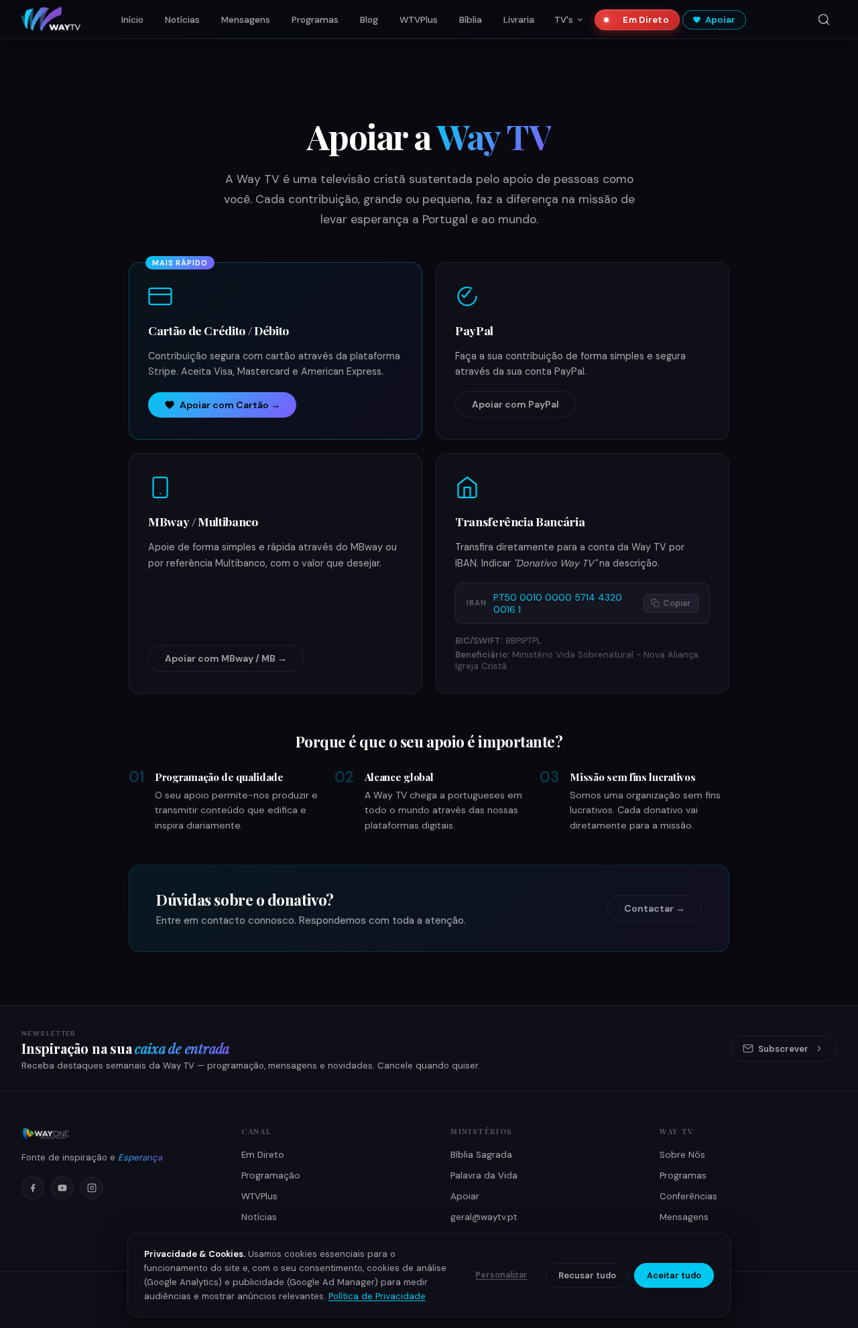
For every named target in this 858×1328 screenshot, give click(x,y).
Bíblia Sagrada (481, 1154)
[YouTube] (62, 1187)
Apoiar (720, 19)
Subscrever (783, 1048)
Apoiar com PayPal (515, 404)
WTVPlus (419, 19)
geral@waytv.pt (483, 1217)
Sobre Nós (682, 1154)
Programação (270, 1175)
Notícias (182, 19)
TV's (563, 19)
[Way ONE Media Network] (115, 1133)
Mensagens (245, 19)
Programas (315, 19)
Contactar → (654, 908)
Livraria (518, 19)
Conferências (688, 1196)
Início (132, 19)
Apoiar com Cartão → (230, 405)
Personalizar (501, 1275)
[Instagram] (91, 1187)
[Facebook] (32, 1187)
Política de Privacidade (377, 1296)
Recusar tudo (587, 1275)
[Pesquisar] (824, 19)
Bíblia (470, 19)
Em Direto (645, 19)
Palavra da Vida (483, 1175)
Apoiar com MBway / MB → (226, 658)
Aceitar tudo (674, 1275)
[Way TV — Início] (50, 19)
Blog (369, 19)
